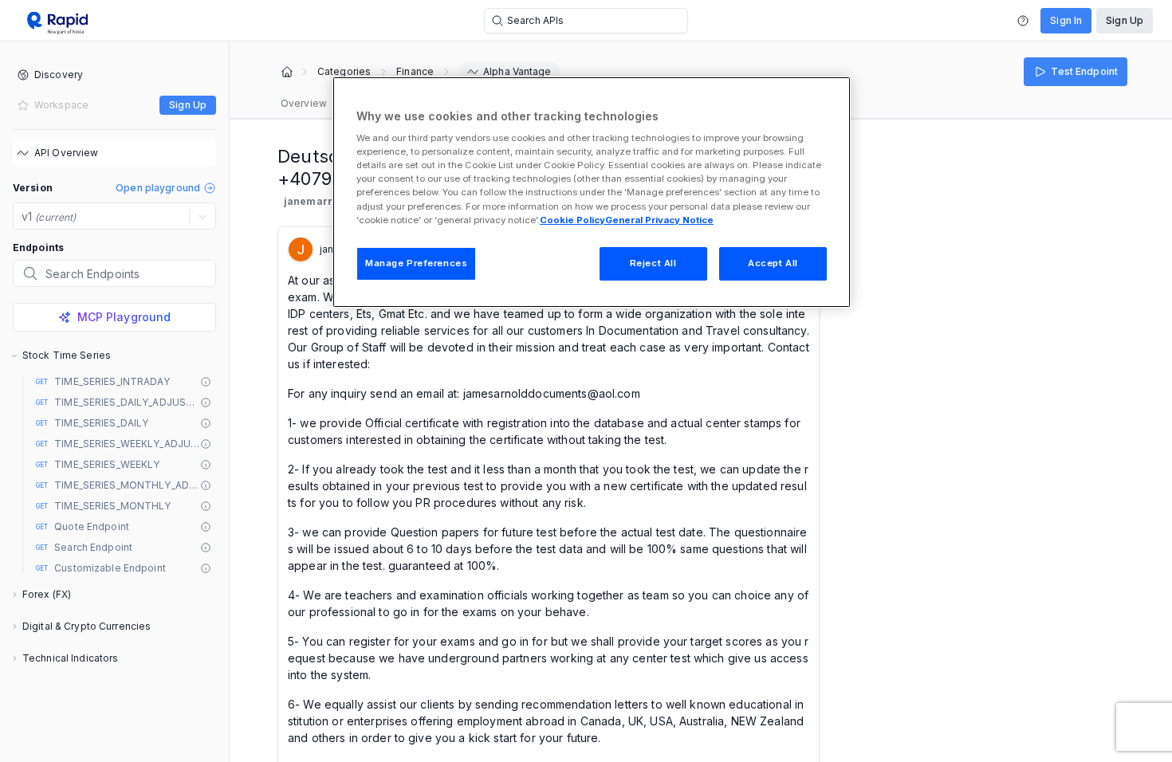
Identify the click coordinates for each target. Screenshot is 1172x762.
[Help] (1023, 20)
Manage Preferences (416, 263)
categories (344, 71)
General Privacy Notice (659, 220)
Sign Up (1124, 20)
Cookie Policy (572, 220)
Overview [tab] (304, 103)
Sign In (1066, 20)
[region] (591, 192)
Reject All (653, 263)
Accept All (773, 263)
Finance (415, 71)
